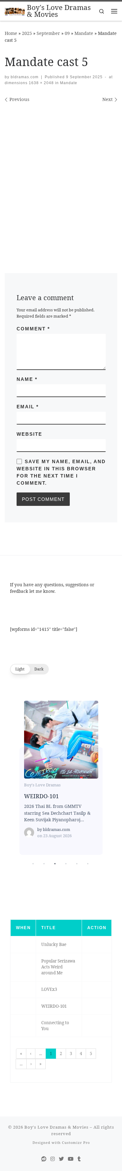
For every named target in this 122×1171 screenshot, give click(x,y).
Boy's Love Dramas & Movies (56, 1127)
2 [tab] (44, 864)
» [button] (40, 1064)
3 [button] (71, 1053)
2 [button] (61, 1053)
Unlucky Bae (53, 944)
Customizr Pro (76, 1142)
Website (29, 434)
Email (28, 406)
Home (11, 33)
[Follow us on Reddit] (43, 1159)
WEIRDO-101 (61, 739)
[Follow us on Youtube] (71, 1159)
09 (67, 33)
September (48, 33)
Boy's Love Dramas (42, 785)
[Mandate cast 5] (61, 178)
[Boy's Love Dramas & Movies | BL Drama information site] (15, 11)
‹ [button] (30, 1053)
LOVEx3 (49, 989)
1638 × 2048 (41, 83)
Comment (33, 328)
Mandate (83, 33)
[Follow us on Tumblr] (79, 1159)
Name (27, 379)
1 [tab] (33, 864)
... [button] (40, 1053)
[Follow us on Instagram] (52, 1159)
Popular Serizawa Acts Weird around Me (58, 967)
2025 (27, 33)
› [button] (31, 1064)
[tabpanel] (61, 779)
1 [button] (51, 1053)
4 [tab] (66, 864)
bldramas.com (24, 77)
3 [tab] (55, 864)
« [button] (21, 1053)
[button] (29, 669)
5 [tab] (77, 864)
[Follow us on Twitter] (61, 1159)
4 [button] (81, 1053)
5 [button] (91, 1053)
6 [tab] (87, 864)
